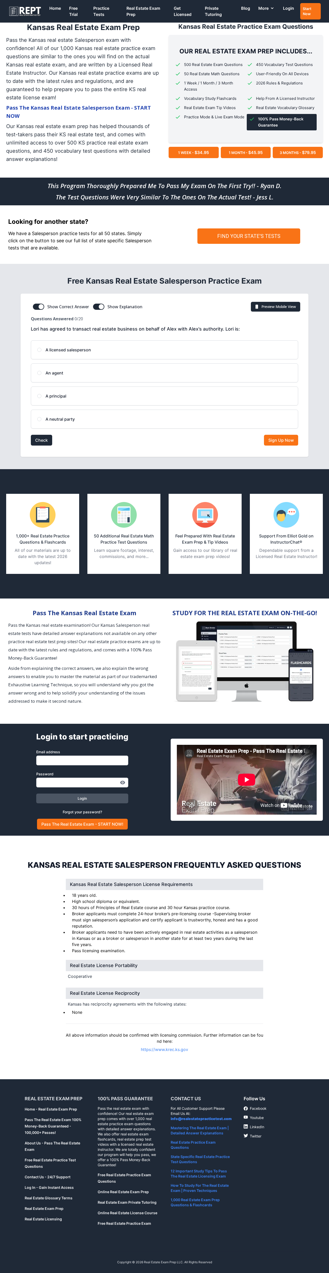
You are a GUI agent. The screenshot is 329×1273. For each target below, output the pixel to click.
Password (44, 774)
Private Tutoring (213, 11)
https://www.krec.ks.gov (164, 1049)
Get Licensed (182, 11)
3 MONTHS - (298, 152)
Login (288, 8)
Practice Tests (101, 11)
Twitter (252, 1136)
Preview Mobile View (278, 306)
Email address (48, 752)
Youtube (254, 1117)
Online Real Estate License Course (127, 1213)
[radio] (164, 349)
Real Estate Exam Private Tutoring (127, 1202)
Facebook (255, 1108)
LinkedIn (254, 1126)
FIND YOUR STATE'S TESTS (248, 236)
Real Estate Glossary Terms (48, 1198)
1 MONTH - (246, 152)
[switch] (38, 307)
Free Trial (73, 11)
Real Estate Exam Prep (143, 11)
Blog (245, 8)
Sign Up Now (281, 440)
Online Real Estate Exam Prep (123, 1192)
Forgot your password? (82, 812)
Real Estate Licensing (43, 1219)
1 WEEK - (193, 152)
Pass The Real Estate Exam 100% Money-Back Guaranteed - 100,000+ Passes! (53, 1126)
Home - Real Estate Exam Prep (51, 1109)
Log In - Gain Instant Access (49, 1187)
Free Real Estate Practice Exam (124, 1223)
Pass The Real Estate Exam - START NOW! (82, 824)
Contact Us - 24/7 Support (47, 1177)
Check (41, 440)
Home (55, 8)
